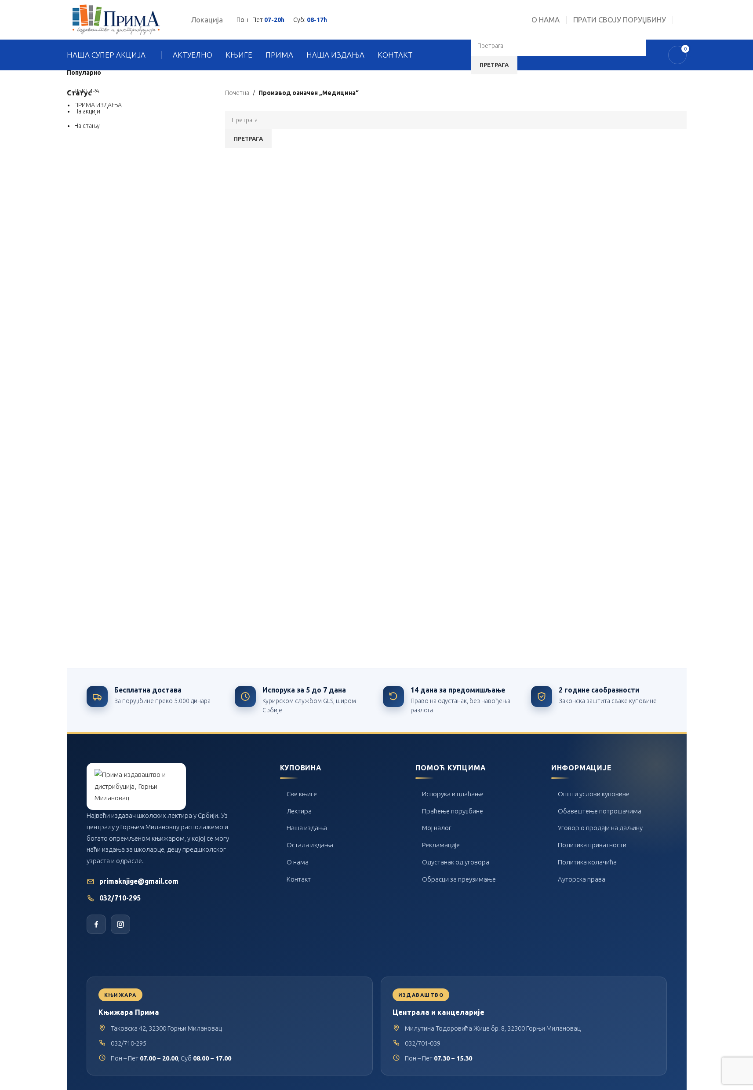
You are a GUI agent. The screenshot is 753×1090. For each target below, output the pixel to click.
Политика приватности (592, 845)
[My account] (683, 20)
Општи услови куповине (593, 794)
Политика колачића (587, 862)
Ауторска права (581, 879)
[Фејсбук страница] (96, 924)
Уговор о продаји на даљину (600, 827)
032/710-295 (120, 898)
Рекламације (441, 845)
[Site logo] (116, 19)
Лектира (299, 811)
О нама (298, 862)
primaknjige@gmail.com (138, 881)
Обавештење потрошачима (599, 811)
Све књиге (302, 794)
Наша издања (307, 827)
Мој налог (436, 827)
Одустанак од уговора (455, 862)
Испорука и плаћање (453, 794)
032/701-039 (422, 1043)
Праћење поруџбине (452, 811)
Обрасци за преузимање (459, 879)
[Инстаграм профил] (120, 924)
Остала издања (310, 845)
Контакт (299, 879)
